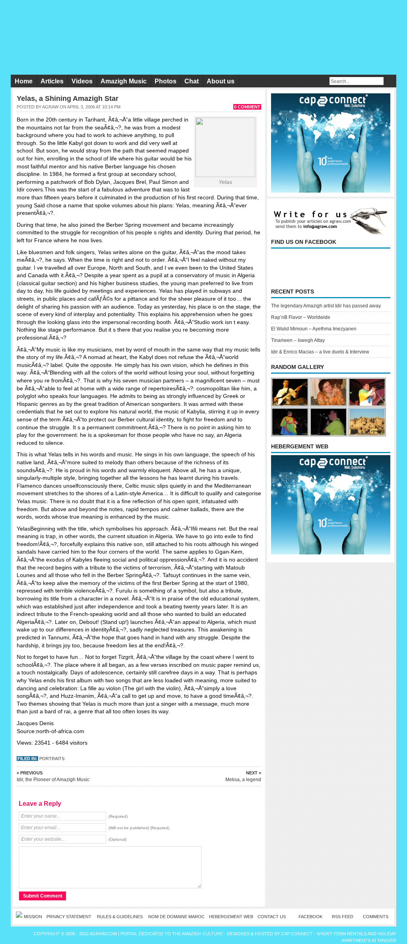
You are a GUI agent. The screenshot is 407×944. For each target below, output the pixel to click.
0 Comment (247, 106)
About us (221, 81)
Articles (52, 81)
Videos (82, 81)
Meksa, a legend (243, 776)
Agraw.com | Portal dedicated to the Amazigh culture (156, 933)
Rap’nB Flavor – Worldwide (300, 317)
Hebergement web (231, 916)
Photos (165, 81)
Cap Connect (297, 933)
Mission (33, 916)
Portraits (51, 758)
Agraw (50, 106)
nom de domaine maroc (176, 916)
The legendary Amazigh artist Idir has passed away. (326, 306)
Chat (191, 81)
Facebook (310, 916)
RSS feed (342, 916)
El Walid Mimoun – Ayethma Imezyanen (314, 329)
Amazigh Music (124, 81)
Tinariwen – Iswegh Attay (298, 340)
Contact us (272, 916)
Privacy (70, 916)
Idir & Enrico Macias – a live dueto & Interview (320, 352)
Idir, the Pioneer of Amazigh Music (53, 776)
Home (24, 81)
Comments (375, 916)
